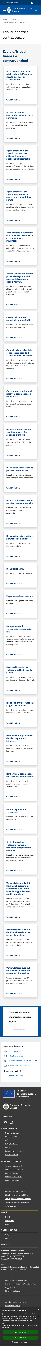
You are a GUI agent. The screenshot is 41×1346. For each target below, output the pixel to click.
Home (5, 19)
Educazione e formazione (14, 1191)
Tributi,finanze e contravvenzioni (18, 1198)
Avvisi (7, 1224)
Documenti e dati (11, 1154)
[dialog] (20, 1326)
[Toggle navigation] (4, 9)
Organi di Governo (12, 1133)
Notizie (8, 1217)
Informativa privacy (12, 1305)
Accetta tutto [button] (20, 1332)
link (9, 1327)
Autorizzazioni (10, 1206)
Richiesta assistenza (13, 1291)
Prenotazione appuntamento (16, 1280)
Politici (7, 1147)
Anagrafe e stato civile (14, 1165)
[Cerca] (36, 10)
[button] (20, 1342)
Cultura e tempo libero (14, 1169)
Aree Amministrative (13, 1136)
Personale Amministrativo (15, 1151)
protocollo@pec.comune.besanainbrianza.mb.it (20, 1267)
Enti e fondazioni (11, 1143)
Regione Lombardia (10, 2)
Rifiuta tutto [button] (20, 1338)
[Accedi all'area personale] (32, 3)
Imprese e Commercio (13, 1173)
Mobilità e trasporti (12, 1180)
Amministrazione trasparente (16, 1302)
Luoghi (7, 1234)
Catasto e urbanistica (13, 1176)
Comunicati (9, 1220)
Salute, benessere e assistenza (17, 1202)
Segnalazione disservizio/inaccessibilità (20, 1283)
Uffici (7, 1140)
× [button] (38, 1309)
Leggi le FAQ (10, 1287)
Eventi (7, 1238)
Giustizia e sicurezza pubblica (16, 1195)
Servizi (13, 19)
